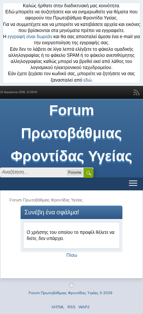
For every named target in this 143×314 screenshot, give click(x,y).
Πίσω (71, 255)
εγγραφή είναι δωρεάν (30, 36)
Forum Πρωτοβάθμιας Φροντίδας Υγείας (71, 133)
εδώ (88, 80)
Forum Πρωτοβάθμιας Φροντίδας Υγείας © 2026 (70, 293)
